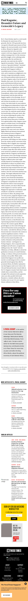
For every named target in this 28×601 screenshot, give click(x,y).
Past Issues (7, 568)
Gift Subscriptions (8, 579)
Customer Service (8, 581)
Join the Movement (6, 595)
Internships (20, 580)
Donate (20, 567)
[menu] (16, 3)
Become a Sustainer (20, 568)
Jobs (20, 578)
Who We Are (7, 567)
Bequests (20, 570)
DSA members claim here (14, 308)
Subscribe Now (16, 539)
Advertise (20, 571)
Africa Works (8, 353)
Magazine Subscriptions (7, 578)
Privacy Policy (7, 570)
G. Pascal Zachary (6, 29)
